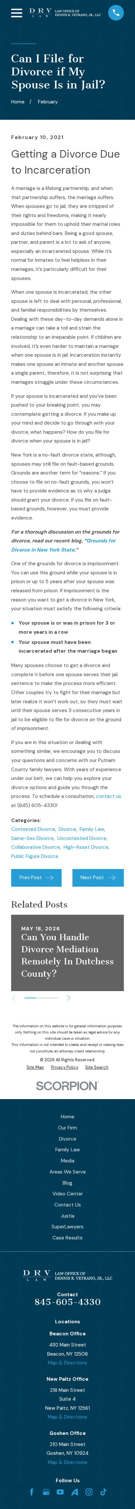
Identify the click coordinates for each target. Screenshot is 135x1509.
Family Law (92, 829)
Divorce (67, 829)
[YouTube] (60, 1491)
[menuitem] (35, 1067)
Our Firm (67, 1128)
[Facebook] (31, 1491)
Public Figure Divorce (34, 856)
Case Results (67, 1238)
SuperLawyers (67, 1226)
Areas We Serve (67, 1172)
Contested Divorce (33, 829)
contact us (108, 796)
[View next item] (68, 998)
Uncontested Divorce (81, 838)
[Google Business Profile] (46, 1491)
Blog (67, 1183)
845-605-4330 (67, 1302)
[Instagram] (89, 1491)
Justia (67, 1216)
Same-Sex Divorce (32, 838)
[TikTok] (103, 1491)
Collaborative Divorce (35, 847)
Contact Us (67, 1205)
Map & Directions (67, 1363)
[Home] (65, 12)
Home (67, 1116)
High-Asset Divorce (86, 847)
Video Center (67, 1193)
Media (67, 1161)
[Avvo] (74, 1491)
